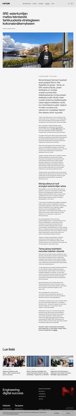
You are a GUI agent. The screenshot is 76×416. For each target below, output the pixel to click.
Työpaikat (42, 394)
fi (71, 3)
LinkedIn (41, 409)
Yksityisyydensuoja (70, 407)
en (68, 3)
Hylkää (68, 413)
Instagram (47, 409)
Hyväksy (56, 413)
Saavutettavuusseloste (69, 408)
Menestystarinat (45, 389)
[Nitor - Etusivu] (6, 3)
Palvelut (42, 391)
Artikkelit (42, 396)
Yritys (41, 399)
